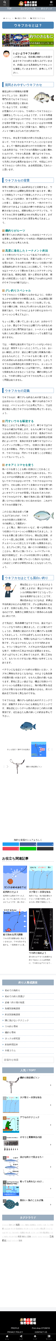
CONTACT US (41, 1332)
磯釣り (24, 1236)
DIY (7, 1232)
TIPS (41, 1232)
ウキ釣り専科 (11, 1026)
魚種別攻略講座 (12, 1008)
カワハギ (15, 1240)
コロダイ (34, 1236)
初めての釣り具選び (14, 996)
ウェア (9, 1240)
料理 (19, 1236)
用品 (15, 1236)
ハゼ (37, 1232)
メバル (31, 1228)
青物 (51, 1225)
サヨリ (22, 1225)
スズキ (33, 1232)
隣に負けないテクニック (17, 1020)
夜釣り (6, 1236)
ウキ (44, 1225)
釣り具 (28, 1232)
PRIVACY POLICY (15, 1332)
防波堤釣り (19, 1228)
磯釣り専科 (10, 1032)
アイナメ (5, 1225)
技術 (20, 1240)
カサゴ (40, 1236)
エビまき (7, 1228)
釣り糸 (13, 1228)
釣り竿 (43, 1228)
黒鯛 (10, 1225)
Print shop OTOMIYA (41, 1328)
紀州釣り (33, 1225)
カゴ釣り (37, 1228)
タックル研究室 (12, 1038)
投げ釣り (46, 1232)
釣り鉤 (26, 1228)
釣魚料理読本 (11, 1044)
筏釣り (27, 1225)
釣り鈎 (11, 1236)
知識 (18, 1224)
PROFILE (15, 1328)
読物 (29, 1236)
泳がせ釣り (16, 1232)
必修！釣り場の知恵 (14, 1002)
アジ (48, 1225)
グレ (10, 1232)
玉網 (13, 1225)
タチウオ (46, 1236)
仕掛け (22, 1232)
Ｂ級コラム (10, 1050)
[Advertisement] (28, 806)
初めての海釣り (12, 990)
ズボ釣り (40, 1225)
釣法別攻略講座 (12, 1014)
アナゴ (48, 1228)
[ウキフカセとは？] (34, 723)
